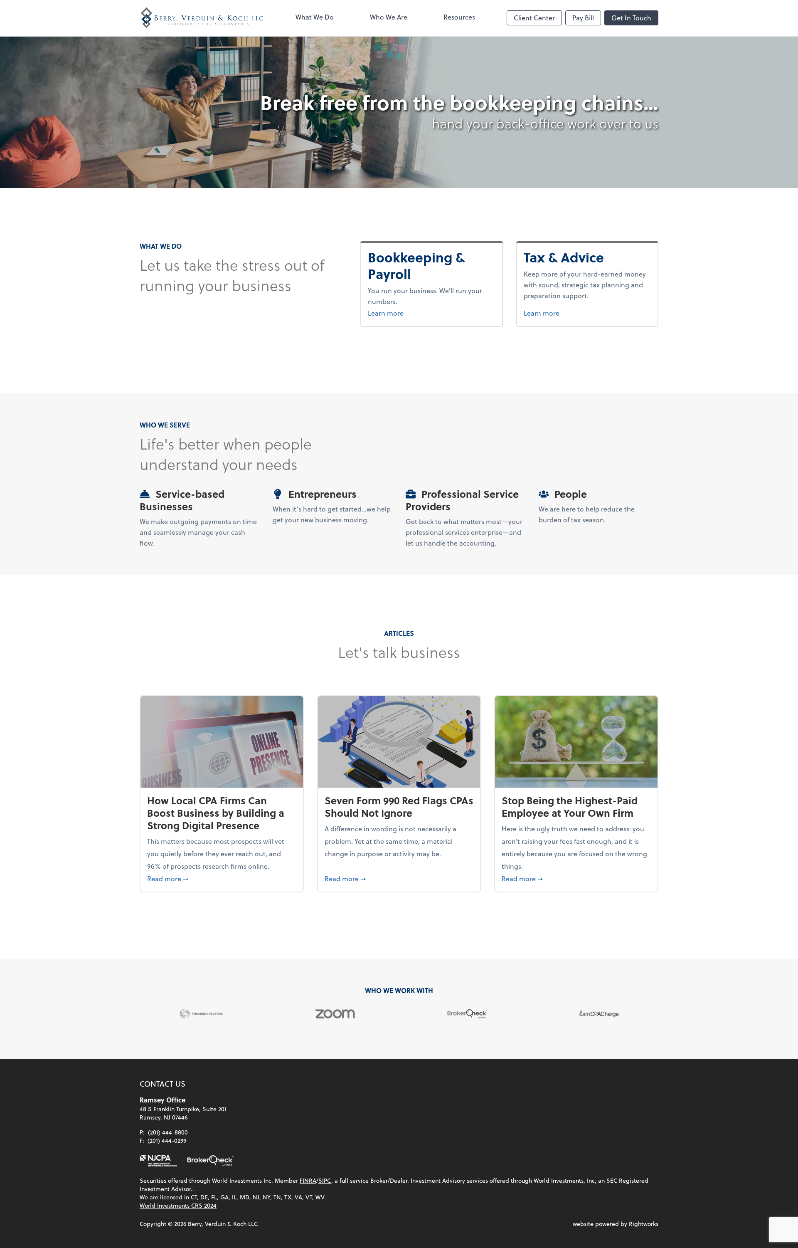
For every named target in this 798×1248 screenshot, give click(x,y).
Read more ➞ (221, 878)
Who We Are (388, 17)
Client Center (534, 17)
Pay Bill (583, 17)
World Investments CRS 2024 (178, 1205)
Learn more (431, 313)
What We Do (315, 17)
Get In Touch (631, 17)
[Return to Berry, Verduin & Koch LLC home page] (202, 18)
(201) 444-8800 (168, 1132)
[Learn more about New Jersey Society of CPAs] (158, 1160)
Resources (459, 17)
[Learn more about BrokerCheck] (210, 1160)
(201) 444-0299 (167, 1140)
